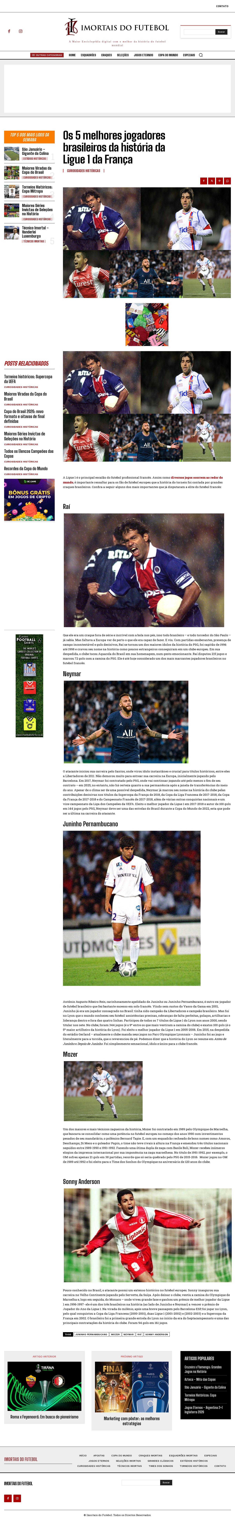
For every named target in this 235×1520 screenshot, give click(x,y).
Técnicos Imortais (33, 241)
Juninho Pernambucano (91, 1334)
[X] (211, 181)
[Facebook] (9, 32)
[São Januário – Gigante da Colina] (11, 153)
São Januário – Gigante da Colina (35, 151)
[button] (201, 55)
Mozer (115, 1334)
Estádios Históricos (34, 158)
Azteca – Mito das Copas (200, 1379)
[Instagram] (21, 32)
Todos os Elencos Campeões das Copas (29, 454)
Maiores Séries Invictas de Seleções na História (37, 209)
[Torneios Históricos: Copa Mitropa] (11, 191)
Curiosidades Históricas (37, 177)
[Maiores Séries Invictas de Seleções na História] (11, 210)
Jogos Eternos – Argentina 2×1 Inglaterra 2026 (204, 1409)
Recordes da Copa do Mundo (26, 468)
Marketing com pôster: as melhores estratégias (132, 1421)
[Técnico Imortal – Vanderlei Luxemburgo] (11, 232)
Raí (139, 1334)
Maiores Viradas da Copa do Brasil (36, 170)
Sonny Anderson (156, 1334)
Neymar (129, 1334)
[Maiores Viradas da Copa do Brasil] (11, 172)
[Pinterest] (219, 181)
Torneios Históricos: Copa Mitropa (37, 189)
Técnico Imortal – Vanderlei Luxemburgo (35, 232)
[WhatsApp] (227, 181)
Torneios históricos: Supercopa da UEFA (28, 379)
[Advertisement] (117, 89)
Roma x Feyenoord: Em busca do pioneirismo (44, 1417)
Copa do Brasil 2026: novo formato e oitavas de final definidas (24, 416)
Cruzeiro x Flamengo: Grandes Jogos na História (203, 1369)
